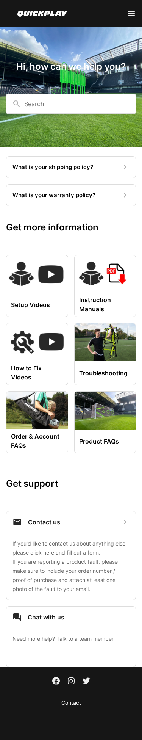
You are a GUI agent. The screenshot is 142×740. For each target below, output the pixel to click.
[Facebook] (56, 681)
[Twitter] (86, 681)
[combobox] (71, 104)
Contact (71, 702)
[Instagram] (71, 681)
